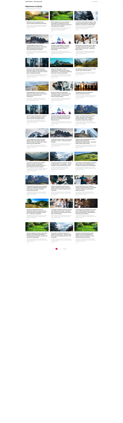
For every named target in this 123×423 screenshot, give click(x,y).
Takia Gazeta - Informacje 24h (33, 1)
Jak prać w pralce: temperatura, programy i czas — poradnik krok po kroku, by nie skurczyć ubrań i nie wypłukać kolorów (37, 117)
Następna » (65, 248)
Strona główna (95, 1)
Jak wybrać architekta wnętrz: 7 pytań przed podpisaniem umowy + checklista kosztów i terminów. (61, 141)
